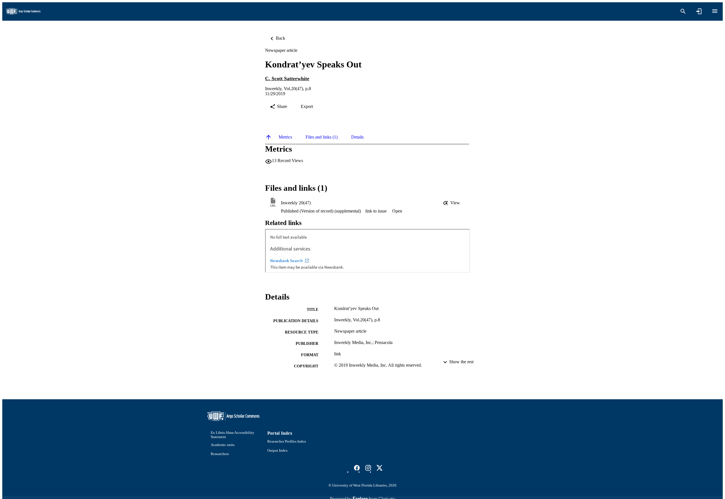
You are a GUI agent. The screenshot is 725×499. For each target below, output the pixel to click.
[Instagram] (368, 467)
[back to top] (268, 137)
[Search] (683, 11)
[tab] (285, 137)
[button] (452, 203)
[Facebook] (356, 467)
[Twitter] (379, 467)
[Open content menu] (714, 11)
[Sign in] (699, 11)
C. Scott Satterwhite (287, 78)
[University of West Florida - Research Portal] (23, 11)
